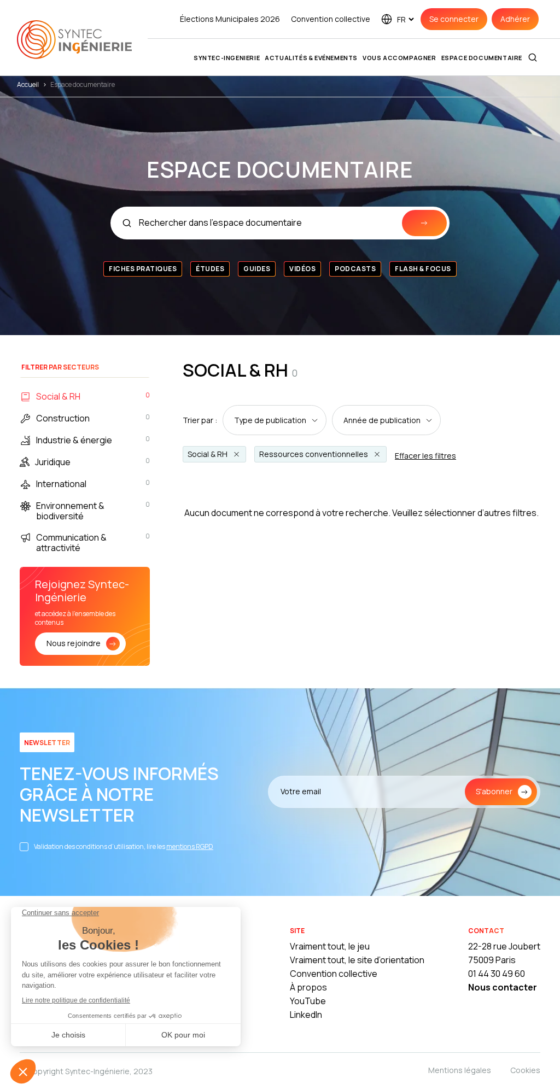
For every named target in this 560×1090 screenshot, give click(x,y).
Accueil (28, 84)
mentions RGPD (189, 846)
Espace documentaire (481, 58)
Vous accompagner (399, 58)
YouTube (308, 1001)
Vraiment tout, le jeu (330, 946)
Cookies (525, 1070)
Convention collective (330, 19)
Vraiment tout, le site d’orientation (357, 960)
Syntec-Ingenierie (227, 58)
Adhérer (515, 19)
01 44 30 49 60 (496, 974)
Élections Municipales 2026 (230, 19)
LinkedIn (306, 1015)
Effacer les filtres (425, 455)
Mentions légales (459, 1070)
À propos (308, 987)
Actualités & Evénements (311, 58)
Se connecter (454, 19)
